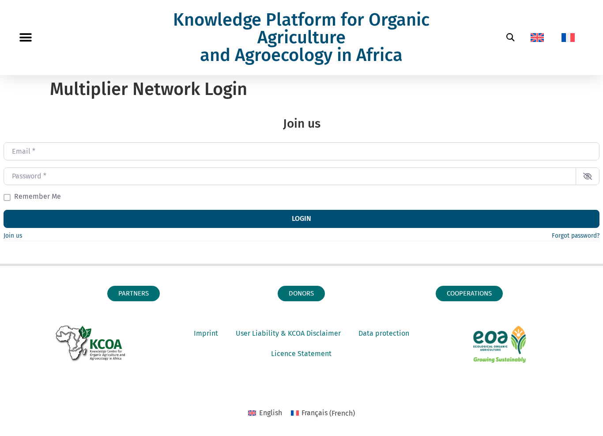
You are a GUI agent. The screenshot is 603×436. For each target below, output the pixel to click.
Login (301, 218)
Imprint (206, 333)
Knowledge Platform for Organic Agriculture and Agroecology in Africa (301, 37)
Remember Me (37, 196)
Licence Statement (301, 353)
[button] (25, 38)
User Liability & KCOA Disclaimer (288, 333)
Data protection (383, 333)
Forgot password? (575, 235)
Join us (13, 235)
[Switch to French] (568, 37)
